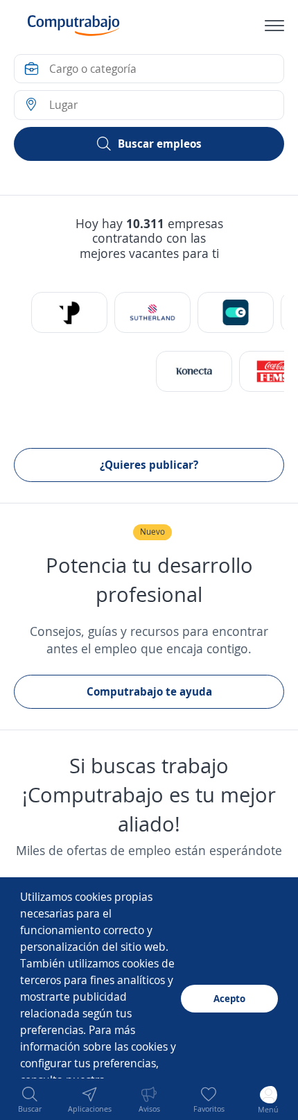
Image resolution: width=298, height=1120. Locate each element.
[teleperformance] (69, 312)
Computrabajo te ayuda (149, 691)
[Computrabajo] (74, 25)
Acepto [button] (229, 998)
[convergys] (235, 312)
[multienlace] (194, 371)
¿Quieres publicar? (149, 464)
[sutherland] (152, 312)
